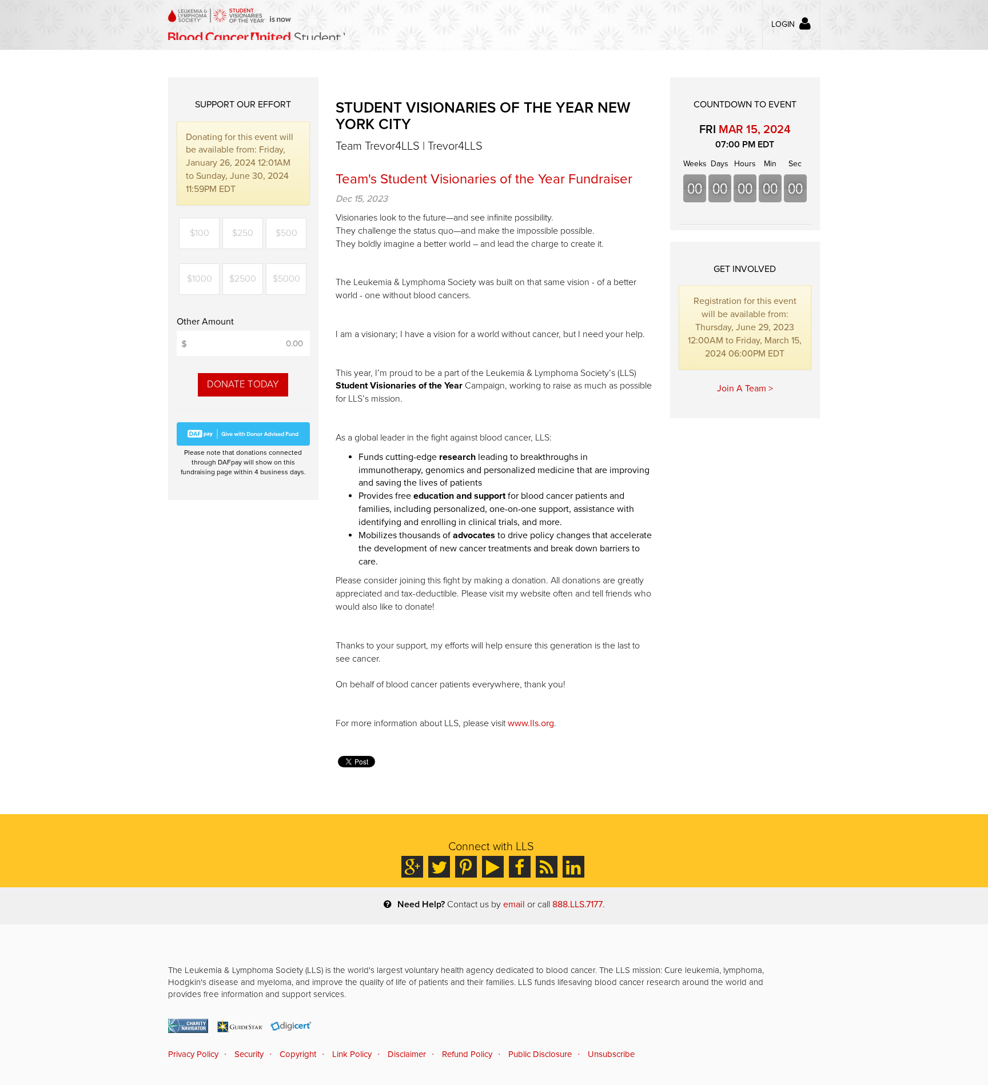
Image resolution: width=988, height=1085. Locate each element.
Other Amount (205, 321)
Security (249, 1054)
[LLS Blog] (546, 867)
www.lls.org (531, 723)
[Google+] (412, 867)
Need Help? (421, 904)
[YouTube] (493, 867)
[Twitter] (439, 867)
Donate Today (243, 384)
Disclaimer (407, 1054)
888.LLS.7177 (577, 904)
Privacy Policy (193, 1054)
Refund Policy (467, 1054)
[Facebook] (520, 867)
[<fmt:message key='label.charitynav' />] (188, 1026)
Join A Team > (745, 388)
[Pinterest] (466, 867)
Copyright (298, 1054)
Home (256, 24)
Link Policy (352, 1054)
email (514, 904)
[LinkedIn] (573, 867)
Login (783, 24)
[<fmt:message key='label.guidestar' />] (239, 1026)
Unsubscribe (611, 1054)
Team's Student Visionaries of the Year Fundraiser (484, 179)
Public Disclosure (540, 1054)
